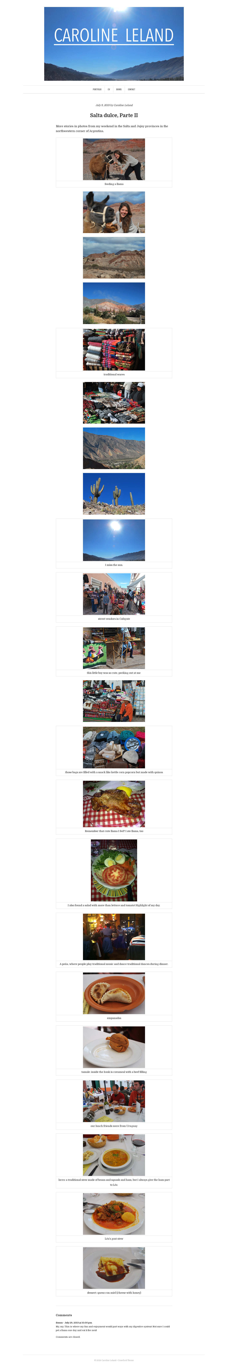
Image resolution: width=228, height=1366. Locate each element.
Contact (131, 89)
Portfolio (97, 89)
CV (109, 89)
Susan (59, 1322)
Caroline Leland (109, 1360)
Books (119, 89)
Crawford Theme (126, 1360)
